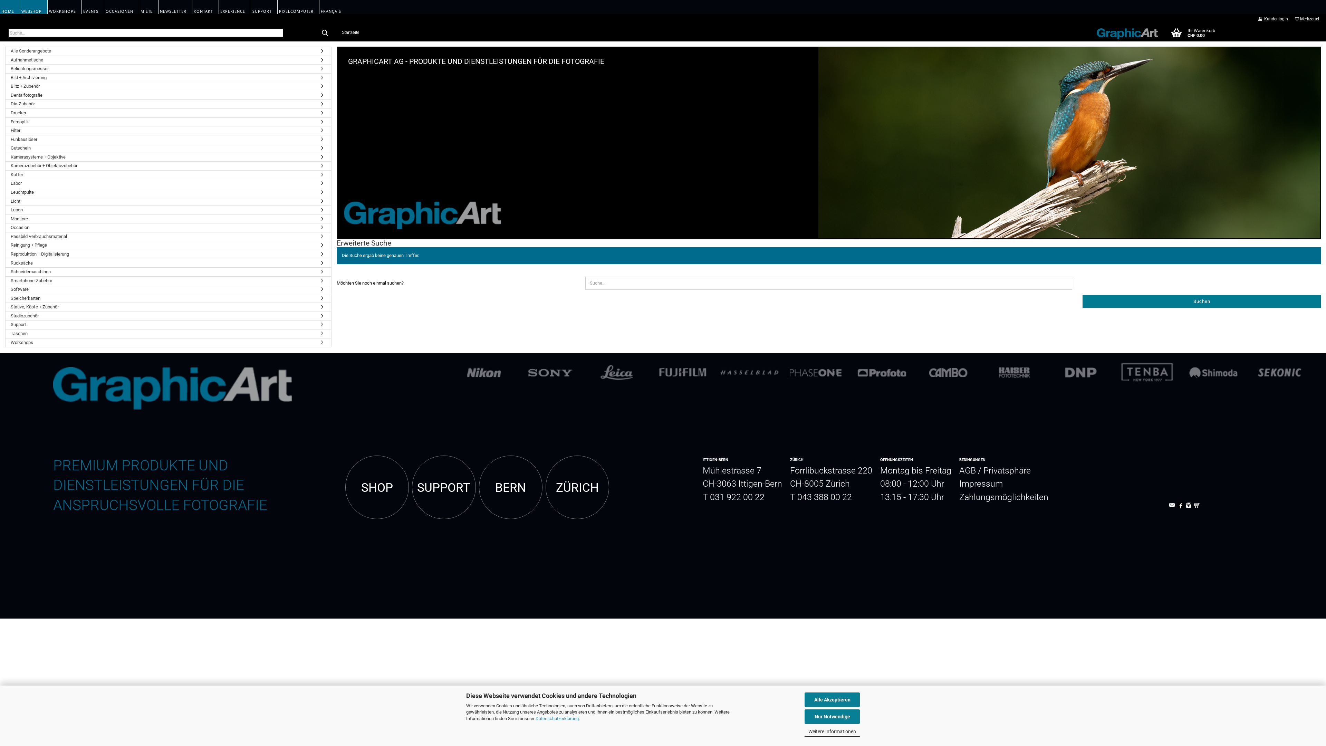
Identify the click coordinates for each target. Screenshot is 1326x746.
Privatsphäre (1007, 471)
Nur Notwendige (832, 716)
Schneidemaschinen (31, 271)
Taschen (19, 333)
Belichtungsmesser (30, 68)
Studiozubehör (25, 315)
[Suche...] (325, 33)
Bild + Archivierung (29, 77)
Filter (15, 130)
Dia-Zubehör (23, 103)
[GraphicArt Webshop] (1123, 32)
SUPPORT (443, 487)
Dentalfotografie (26, 95)
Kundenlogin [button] (1275, 19)
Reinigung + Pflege (29, 245)
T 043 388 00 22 (821, 497)
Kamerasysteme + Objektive (38, 157)
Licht (15, 201)
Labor (16, 183)
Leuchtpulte (22, 192)
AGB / (971, 471)
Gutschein (21, 148)
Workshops (22, 342)
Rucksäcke (22, 263)
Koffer (17, 174)
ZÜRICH (577, 487)
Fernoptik (20, 121)
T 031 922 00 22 (734, 497)
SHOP (377, 487)
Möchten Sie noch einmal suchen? (370, 283)
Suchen (1201, 301)
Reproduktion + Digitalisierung (40, 254)
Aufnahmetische (27, 60)
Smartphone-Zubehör (31, 280)
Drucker (18, 112)
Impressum (981, 484)
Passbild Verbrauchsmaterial (39, 236)
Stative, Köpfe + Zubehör (35, 306)
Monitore (19, 218)
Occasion (20, 227)
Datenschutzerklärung (557, 718)
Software (20, 289)
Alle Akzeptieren (832, 699)
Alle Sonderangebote (31, 51)
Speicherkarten (25, 298)
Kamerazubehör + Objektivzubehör (44, 165)
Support (18, 324)
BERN (510, 487)
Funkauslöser (24, 139)
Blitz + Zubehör (25, 86)
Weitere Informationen (832, 731)
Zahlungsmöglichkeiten (1003, 497)
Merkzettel (1309, 19)
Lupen (17, 209)
